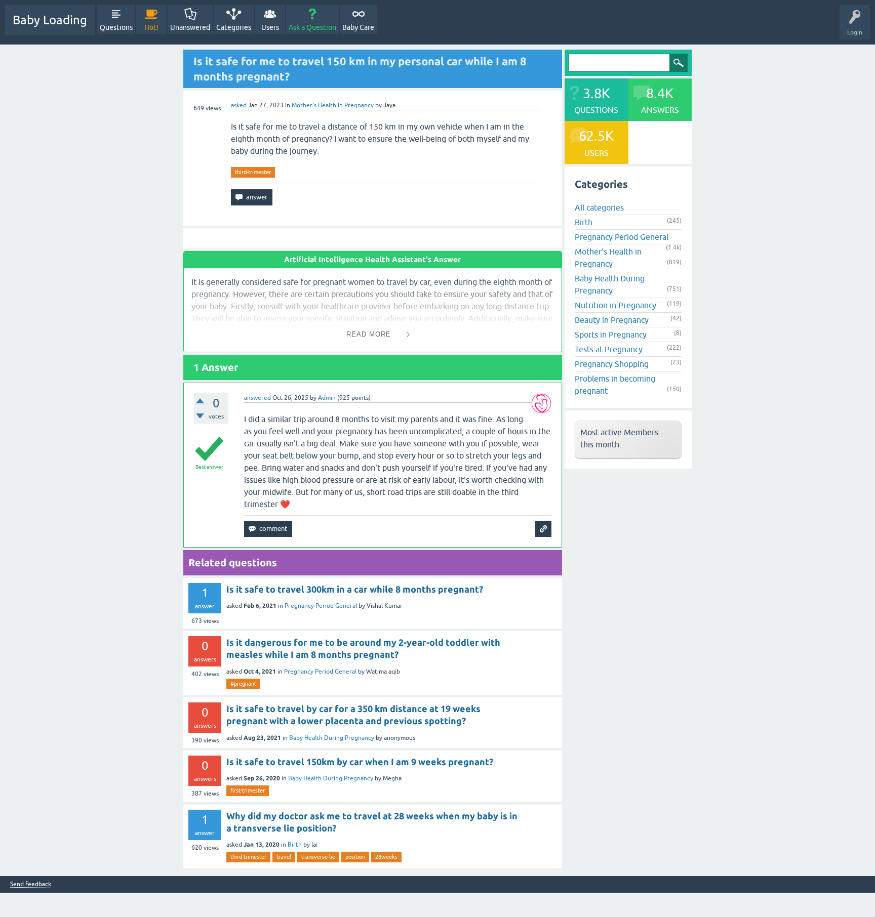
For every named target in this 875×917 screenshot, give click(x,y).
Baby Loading (50, 20)
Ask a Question (312, 27)
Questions (116, 27)
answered (257, 397)
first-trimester (247, 790)
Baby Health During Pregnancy (331, 737)
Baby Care (358, 27)
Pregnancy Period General (321, 605)
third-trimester (253, 172)
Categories (233, 27)
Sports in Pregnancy (611, 334)
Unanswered (190, 27)
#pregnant (243, 684)
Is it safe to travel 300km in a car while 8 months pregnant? (354, 589)
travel (283, 857)
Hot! (151, 27)
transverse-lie (318, 857)
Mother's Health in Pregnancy (333, 105)
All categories (599, 207)
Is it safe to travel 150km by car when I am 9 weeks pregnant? (359, 762)
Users (270, 27)
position (355, 857)
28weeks (386, 857)
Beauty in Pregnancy (612, 319)
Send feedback (30, 884)
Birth (295, 844)
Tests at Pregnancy (609, 349)
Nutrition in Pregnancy (615, 305)
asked (239, 105)
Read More (368, 334)
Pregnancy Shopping (612, 363)
